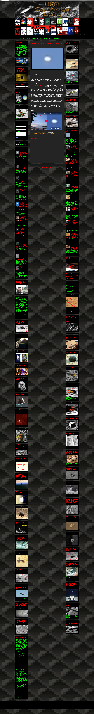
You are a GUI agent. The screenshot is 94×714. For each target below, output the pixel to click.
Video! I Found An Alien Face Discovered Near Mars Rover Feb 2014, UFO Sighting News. (72, 247)
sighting (42, 133)
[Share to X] (50, 132)
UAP (47, 133)
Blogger (49, 707)
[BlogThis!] (49, 132)
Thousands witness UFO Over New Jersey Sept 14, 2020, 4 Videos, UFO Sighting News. (72, 136)
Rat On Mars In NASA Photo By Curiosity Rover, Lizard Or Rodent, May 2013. (72, 198)
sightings (45, 133)
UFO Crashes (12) (35, 38)
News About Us (18, 38)
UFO (49, 133)
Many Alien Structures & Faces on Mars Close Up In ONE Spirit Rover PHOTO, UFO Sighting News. (72, 235)
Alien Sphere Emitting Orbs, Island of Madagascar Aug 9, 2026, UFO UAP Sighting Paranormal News (21, 231)
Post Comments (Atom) (49, 167)
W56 (53, 133)
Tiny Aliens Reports (43, 38)
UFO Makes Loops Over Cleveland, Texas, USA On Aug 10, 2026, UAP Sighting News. (21, 153)
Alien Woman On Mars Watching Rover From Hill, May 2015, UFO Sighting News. (71, 147)
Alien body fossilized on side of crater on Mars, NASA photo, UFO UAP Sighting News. (21, 268)
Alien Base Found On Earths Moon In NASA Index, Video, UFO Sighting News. (72, 222)
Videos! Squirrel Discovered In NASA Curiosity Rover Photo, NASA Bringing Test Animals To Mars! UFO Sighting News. (72, 161)
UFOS (51, 133)
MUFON (40, 133)
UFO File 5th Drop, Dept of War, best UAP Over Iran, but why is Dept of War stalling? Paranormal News (21, 257)
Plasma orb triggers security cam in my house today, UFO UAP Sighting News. (21, 167)
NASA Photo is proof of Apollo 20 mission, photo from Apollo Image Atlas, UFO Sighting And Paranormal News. (72, 174)
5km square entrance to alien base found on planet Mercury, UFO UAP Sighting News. (21, 179)
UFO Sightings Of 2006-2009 (54, 38)
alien (34, 133)
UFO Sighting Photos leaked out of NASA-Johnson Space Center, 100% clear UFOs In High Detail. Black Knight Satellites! (72, 210)
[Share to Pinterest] (52, 132)
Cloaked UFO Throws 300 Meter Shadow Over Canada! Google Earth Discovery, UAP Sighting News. (21, 245)
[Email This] (48, 132)
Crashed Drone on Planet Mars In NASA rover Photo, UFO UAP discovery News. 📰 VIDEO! (22, 218)
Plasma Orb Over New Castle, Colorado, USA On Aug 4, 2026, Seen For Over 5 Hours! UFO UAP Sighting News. (21, 205)
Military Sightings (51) (26, 38)
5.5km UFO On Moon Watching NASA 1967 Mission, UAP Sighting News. (21, 191)
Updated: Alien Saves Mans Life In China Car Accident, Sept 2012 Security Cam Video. (72, 186)
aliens (36, 133)
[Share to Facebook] (51, 132)
